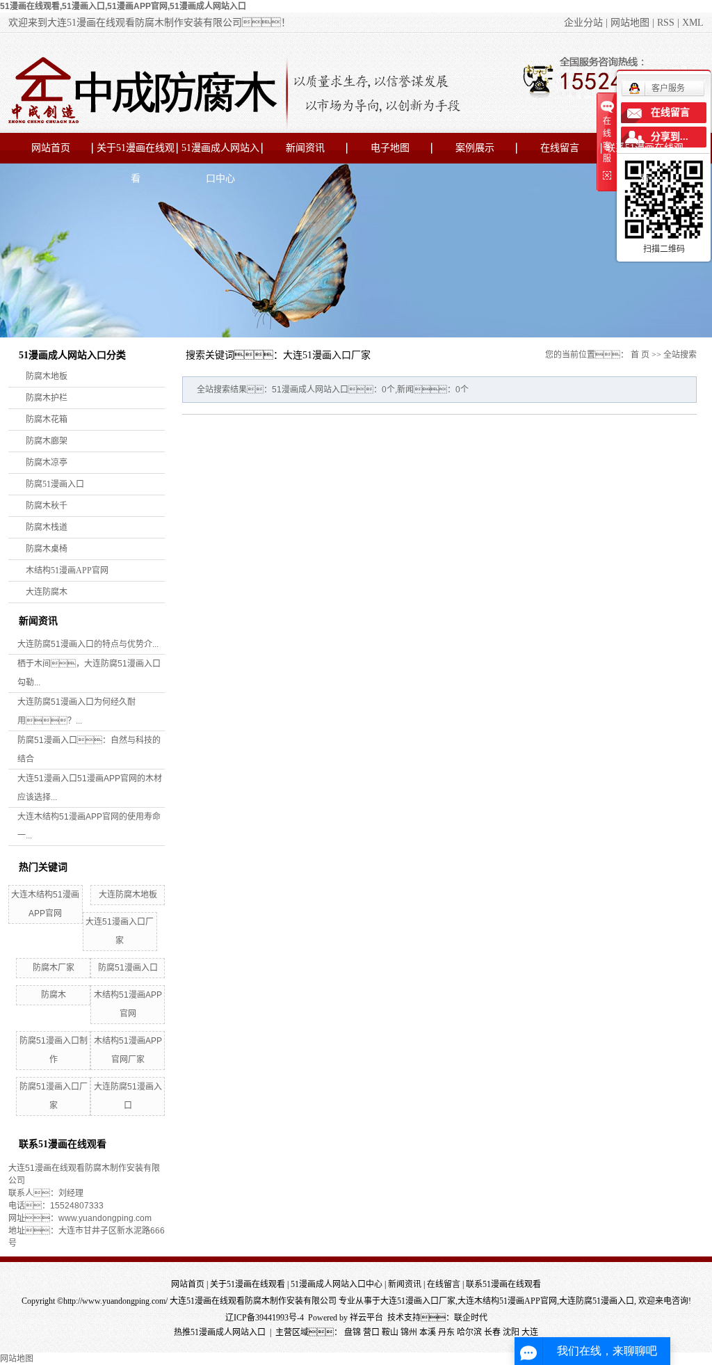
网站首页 (50, 148)
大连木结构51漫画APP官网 (507, 1301)
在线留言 (559, 148)
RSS (665, 22)
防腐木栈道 (46, 527)
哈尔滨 (469, 1332)
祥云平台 (366, 1318)
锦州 (408, 1332)
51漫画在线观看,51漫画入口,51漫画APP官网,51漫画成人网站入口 (123, 6)
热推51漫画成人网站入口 (220, 1332)
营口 (371, 1332)
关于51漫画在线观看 (136, 153)
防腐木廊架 (46, 441)
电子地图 (390, 148)
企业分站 (583, 22)
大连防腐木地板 (128, 895)
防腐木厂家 (53, 968)
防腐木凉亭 (46, 463)
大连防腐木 (46, 592)
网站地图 (629, 22)
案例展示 (474, 148)
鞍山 (390, 1332)
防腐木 (53, 995)
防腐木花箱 (46, 419)
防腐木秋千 (46, 506)
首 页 (640, 355)
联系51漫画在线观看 (644, 153)
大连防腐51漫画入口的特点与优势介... (88, 644)
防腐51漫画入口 (55, 484)
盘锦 (352, 1332)
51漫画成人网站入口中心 (220, 153)
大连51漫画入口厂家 (417, 1301)
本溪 (427, 1332)
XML (693, 22)
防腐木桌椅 (46, 549)
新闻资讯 (305, 148)
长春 (492, 1332)
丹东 (446, 1332)
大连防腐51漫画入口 (596, 1301)
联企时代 (470, 1318)
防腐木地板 (46, 376)
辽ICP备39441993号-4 (264, 1318)
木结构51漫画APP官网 (67, 570)
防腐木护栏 (46, 398)
